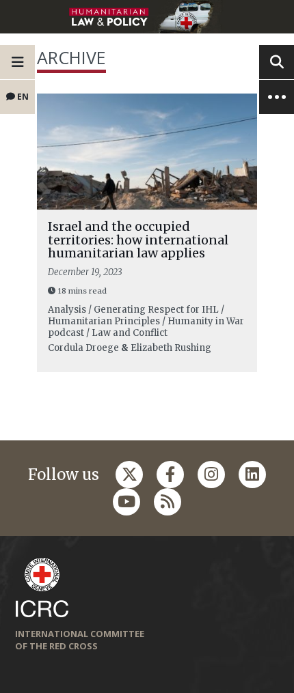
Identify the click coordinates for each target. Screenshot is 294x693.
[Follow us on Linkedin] (252, 474)
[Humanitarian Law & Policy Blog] (147, 16)
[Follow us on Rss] (167, 501)
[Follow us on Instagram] (211, 474)
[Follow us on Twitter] (129, 474)
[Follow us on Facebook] (170, 474)
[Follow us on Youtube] (126, 501)
